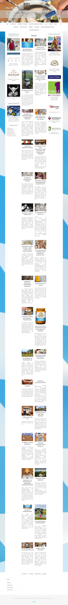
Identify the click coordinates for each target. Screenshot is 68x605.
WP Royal (38, 598)
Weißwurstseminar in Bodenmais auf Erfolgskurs (40, 357)
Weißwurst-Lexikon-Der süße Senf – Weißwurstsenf (27, 318)
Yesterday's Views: (10, 132)
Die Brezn (27, 386)
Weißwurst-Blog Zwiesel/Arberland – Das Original (40, 118)
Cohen (16, 598)
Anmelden (9, 582)
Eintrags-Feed (9, 585)
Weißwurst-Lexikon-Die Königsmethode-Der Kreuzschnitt (40, 182)
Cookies (52, 598)
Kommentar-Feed (10, 587)
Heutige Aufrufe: (10, 129)
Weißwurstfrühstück (28, 549)
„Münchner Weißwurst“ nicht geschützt (40, 445)
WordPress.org (9, 589)
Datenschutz (49, 598)
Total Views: (9, 134)
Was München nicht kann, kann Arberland (40, 414)
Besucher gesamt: (10, 135)
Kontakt (41, 598)
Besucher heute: (10, 130)
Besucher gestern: (10, 133)
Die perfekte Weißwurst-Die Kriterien (27, 179)
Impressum (44, 598)
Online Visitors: (9, 128)
